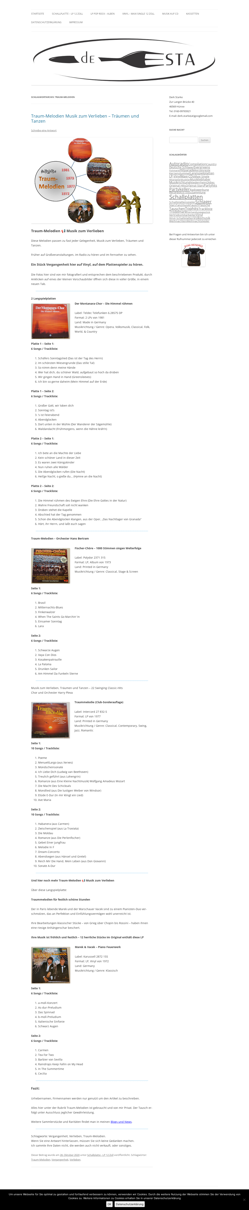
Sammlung (199, 192)
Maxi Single (201, 176)
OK (109, 1204)
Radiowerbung (199, 190)
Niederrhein (198, 182)
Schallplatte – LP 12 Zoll (67, 13)
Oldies (210, 182)
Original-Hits (177, 185)
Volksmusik (202, 218)
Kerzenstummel (179, 173)
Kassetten (192, 13)
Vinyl (199, 215)
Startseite (37, 13)
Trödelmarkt (178, 212)
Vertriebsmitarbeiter (182, 215)
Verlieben (75, 1159)
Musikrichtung (179, 182)
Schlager (203, 201)
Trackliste (205, 209)
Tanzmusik (183, 205)
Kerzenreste (202, 170)
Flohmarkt (174, 170)
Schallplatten (186, 197)
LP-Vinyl (175, 176)
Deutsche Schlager (181, 167)
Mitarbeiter (175, 179)
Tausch (194, 205)
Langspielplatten (202, 173)
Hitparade (187, 170)
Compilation (197, 164)
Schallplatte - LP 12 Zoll (100, 1155)
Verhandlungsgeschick (199, 212)
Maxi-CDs (187, 176)
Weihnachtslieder (198, 221)
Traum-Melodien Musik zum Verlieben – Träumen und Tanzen (85, 118)
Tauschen (177, 208)
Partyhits (210, 185)
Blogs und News (121, 1122)
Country (211, 164)
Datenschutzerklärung (46, 22)
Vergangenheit (60, 1159)
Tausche (204, 205)
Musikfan (185, 179)
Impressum (76, 22)
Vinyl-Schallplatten (181, 218)
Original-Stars (195, 185)
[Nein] (244, 1200)
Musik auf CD (170, 13)
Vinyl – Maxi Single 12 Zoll (138, 13)
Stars (172, 205)
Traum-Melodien (40, 1159)
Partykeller (179, 189)
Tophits (191, 208)
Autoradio (178, 163)
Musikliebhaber (200, 179)
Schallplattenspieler (182, 202)
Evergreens (202, 167)
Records (174, 192)
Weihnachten (178, 221)
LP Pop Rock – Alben (103, 13)
